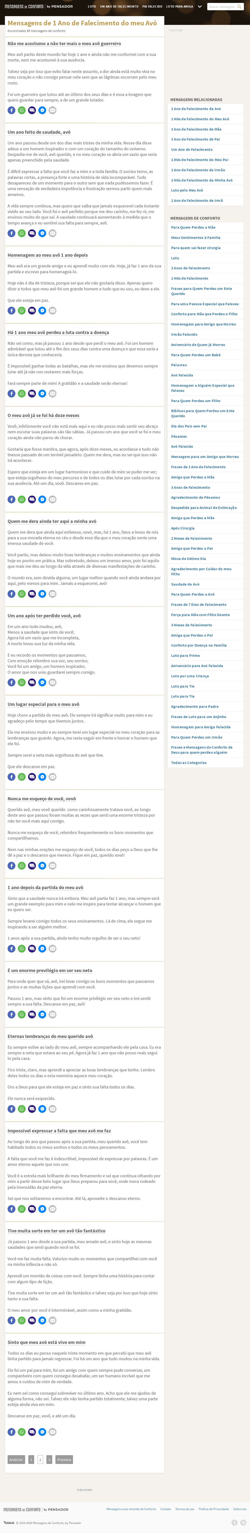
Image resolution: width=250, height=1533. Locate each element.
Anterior (16, 1459)
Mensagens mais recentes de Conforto (131, 1509)
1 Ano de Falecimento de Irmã (197, 200)
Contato (165, 1509)
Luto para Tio (183, 686)
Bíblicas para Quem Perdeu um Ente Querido (203, 413)
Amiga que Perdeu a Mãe (193, 517)
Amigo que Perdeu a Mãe (193, 477)
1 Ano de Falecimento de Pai (195, 139)
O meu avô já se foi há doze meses (43, 415)
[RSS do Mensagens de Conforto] (243, 1523)
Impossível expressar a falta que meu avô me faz (59, 1130)
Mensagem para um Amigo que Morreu (205, 456)
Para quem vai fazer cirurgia (196, 247)
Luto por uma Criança (190, 675)
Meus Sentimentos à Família (196, 237)
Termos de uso (184, 1509)
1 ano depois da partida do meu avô (45, 887)
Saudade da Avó (185, 584)
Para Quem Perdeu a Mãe (193, 227)
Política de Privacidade (214, 1509)
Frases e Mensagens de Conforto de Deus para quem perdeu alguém (202, 750)
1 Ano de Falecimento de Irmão (198, 169)
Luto (92, 6)
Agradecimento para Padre (195, 706)
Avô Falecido (182, 446)
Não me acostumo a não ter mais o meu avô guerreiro (64, 43)
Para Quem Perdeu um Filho (196, 400)
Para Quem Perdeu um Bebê (195, 354)
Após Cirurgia (183, 528)
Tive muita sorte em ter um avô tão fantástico (56, 1231)
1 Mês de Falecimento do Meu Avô (200, 118)
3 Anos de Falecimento (190, 487)
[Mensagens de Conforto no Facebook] (234, 1523)
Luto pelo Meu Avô (187, 190)
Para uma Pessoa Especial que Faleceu (205, 303)
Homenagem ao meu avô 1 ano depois (48, 255)
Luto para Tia (183, 696)
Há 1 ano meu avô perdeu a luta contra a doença (58, 332)
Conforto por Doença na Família (199, 645)
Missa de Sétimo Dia (188, 558)
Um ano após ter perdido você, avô (44, 615)
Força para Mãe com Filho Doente (200, 614)
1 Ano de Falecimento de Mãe (196, 129)
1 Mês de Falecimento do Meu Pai (199, 159)
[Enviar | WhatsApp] (22, 110)
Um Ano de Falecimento (119, 6)
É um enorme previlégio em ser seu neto (50, 970)
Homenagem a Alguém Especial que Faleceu (202, 388)
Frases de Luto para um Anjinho (199, 716)
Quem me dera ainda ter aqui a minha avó (52, 521)
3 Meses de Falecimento (191, 624)
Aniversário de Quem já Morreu (198, 344)
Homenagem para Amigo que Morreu (203, 324)
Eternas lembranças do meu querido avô (50, 1036)
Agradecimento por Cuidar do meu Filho (201, 571)
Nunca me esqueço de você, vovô (42, 798)
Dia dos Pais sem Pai (189, 426)
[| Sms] (32, 110)
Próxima (64, 1459)
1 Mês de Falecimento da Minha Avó (202, 180)
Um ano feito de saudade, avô (39, 132)
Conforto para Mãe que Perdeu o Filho (204, 313)
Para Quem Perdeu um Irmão (197, 737)
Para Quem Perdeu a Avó (193, 594)
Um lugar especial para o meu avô (43, 704)
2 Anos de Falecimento (190, 267)
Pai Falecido (152, 6)
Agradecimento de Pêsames (195, 497)
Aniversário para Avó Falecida (197, 665)
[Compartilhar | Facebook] (11, 110)
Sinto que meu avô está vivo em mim (46, 1342)
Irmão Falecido (184, 334)
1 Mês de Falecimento (189, 278)
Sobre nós (239, 1509)
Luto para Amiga (179, 6)
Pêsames (179, 436)
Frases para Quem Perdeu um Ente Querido (201, 291)
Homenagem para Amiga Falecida (201, 726)
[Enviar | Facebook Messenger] (42, 110)
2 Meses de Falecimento (191, 538)
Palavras (179, 364)
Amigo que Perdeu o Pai (192, 548)
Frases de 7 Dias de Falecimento (199, 604)
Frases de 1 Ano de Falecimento (198, 466)
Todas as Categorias (189, 762)
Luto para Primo (185, 655)
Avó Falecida (182, 375)
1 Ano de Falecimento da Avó (196, 108)
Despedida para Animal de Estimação (204, 507)
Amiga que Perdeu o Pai (192, 635)
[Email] (52, 110)
